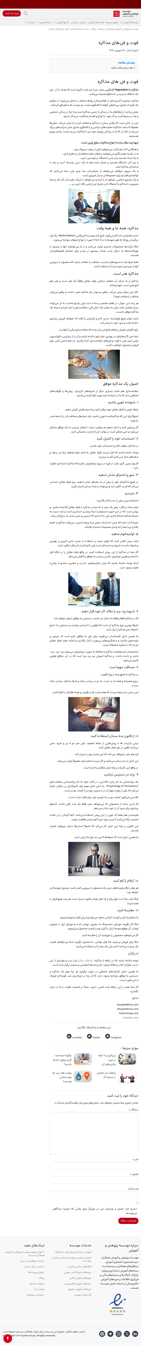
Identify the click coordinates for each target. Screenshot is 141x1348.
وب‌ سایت (133, 1189)
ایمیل (134, 1174)
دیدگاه (133, 1110)
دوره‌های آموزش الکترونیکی (77, 1284)
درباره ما (31, 22)
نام (135, 1160)
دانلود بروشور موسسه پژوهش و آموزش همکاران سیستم (24, 1254)
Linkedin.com (130, 1018)
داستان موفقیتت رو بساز (32, 1261)
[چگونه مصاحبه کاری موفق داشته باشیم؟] (82, 1058)
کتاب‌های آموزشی (95, 22)
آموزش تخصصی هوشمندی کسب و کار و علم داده (71, 1259)
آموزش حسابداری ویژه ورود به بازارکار (73, 1252)
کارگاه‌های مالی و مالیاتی (79, 1267)
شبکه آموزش (46, 22)
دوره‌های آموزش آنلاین (80, 1278)
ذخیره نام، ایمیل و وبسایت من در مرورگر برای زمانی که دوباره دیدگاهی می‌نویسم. (94, 1211)
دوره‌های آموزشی (130, 22)
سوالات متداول (36, 1284)
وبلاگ (41, 1278)
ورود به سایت (12, 13)
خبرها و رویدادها (36, 1272)
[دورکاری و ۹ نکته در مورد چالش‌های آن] (127, 1058)
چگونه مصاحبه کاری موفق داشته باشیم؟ (62, 1060)
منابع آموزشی (62, 22)
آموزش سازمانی (78, 22)
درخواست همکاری (35, 1295)
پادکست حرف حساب (34, 1267)
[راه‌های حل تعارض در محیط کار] (127, 1076)
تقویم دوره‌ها (112, 22)
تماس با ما (39, 1289)
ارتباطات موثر (86, 961)
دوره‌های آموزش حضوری (79, 1289)
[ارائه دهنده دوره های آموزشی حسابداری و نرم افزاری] (125, 14)
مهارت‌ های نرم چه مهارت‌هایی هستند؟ (62, 1077)
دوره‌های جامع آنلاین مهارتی (77, 1272)
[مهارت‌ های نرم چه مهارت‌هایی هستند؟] (82, 1076)
